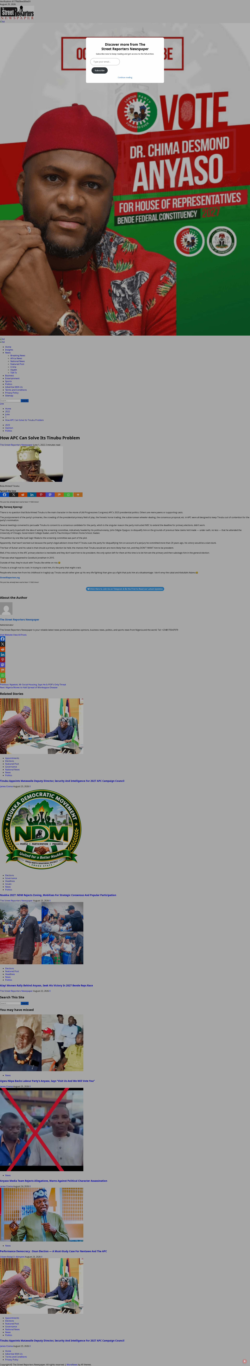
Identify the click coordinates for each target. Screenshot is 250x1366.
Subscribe (100, 70)
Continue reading (125, 77)
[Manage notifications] (245, 1361)
